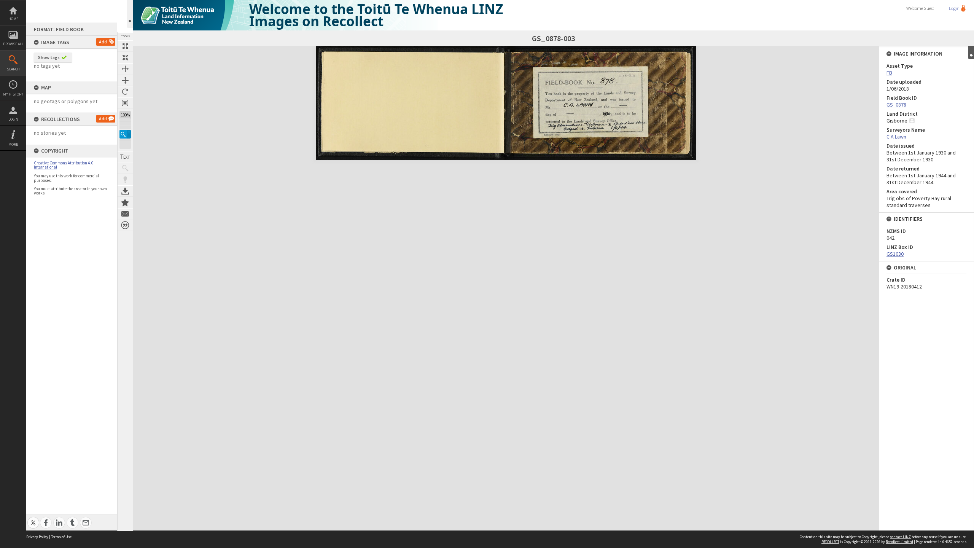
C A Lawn (896, 136)
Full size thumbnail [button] (125, 46)
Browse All (13, 43)
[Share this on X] (33, 518)
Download (125, 191)
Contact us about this (125, 214)
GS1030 (895, 253)
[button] (125, 134)
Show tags (49, 57)
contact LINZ (900, 536)
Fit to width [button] (125, 69)
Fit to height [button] (125, 80)
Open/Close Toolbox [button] (130, 14)
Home (13, 18)
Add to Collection (125, 202)
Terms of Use (61, 536)
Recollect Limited (899, 541)
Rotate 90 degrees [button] (125, 91)
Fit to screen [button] (125, 57)
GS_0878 (896, 104)
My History (13, 94)
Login (13, 119)
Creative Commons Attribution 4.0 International (64, 165)
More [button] (13, 144)
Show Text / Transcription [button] (125, 156)
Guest (929, 8)
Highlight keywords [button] (125, 179)
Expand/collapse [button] (971, 52)
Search (13, 69)
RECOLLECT (830, 541)
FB (889, 72)
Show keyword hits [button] (125, 168)
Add (103, 42)
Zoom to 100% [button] (125, 103)
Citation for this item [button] (125, 225)
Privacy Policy (37, 536)
